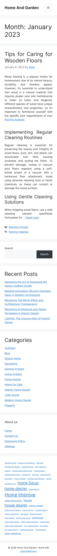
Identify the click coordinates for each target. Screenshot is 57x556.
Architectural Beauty (12, 467)
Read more (32, 217)
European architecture (36, 479)
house (28, 500)
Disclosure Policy (15, 441)
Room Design (10, 518)
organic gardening (12, 514)
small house (37, 518)
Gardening (11, 363)
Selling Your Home (23, 518)
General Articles (18, 227)
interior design (36, 505)
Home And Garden (22, 7)
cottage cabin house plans (22, 471)
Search (9, 248)
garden (48, 479)
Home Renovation (13, 500)
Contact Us (11, 435)
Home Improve (20, 494)
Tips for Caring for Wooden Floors (28, 57)
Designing (8, 479)
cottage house (39, 471)
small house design (12, 522)
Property (10, 405)
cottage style (45, 475)
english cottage (20, 479)
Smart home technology (14, 526)
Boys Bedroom (40, 467)
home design (16, 488)
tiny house (44, 526)
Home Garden (34, 489)
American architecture (26, 463)
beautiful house (28, 467)
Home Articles (13, 374)
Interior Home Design (17, 389)
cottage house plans (12, 475)
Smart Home (45, 522)
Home (8, 430)
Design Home (13, 358)
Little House (12, 395)
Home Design (13, 379)
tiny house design (11, 530)
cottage (7, 471)
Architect (10, 348)
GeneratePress (28, 551)
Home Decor (28, 483)
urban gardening (13, 533)
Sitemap (10, 446)
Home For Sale (13, 384)
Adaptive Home (10, 463)
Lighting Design (41, 510)
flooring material (14, 119)
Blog (7, 353)
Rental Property (36, 514)
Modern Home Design (18, 400)
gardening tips (10, 484)
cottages (35, 475)
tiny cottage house (31, 526)
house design (16, 505)
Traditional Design (27, 530)
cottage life (26, 475)
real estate (24, 514)
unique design (40, 530)
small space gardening (30, 522)
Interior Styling (28, 510)
